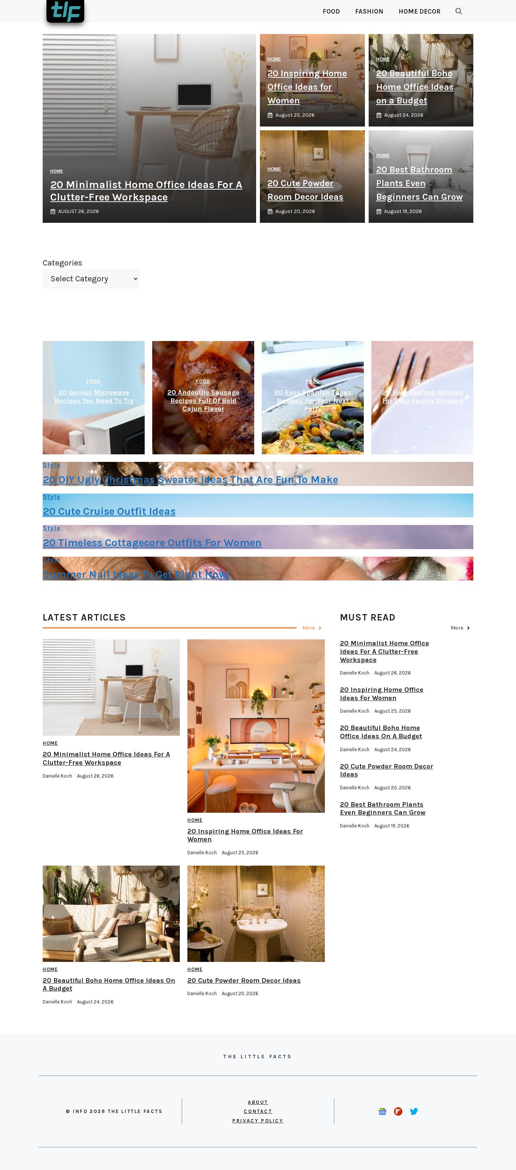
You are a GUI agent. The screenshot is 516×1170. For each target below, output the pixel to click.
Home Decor (419, 11)
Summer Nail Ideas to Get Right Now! (136, 574)
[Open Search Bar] (459, 11)
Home (56, 171)
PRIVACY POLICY (257, 1121)
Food (331, 11)
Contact (258, 1111)
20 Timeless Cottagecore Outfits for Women (152, 542)
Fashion (369, 11)
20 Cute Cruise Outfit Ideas (109, 511)
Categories (62, 263)
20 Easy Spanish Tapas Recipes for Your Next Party (312, 400)
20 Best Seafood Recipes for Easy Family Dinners (422, 396)
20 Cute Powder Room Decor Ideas (244, 980)
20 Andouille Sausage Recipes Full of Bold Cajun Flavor (203, 400)
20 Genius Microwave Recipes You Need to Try (93, 396)
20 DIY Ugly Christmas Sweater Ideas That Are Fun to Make (190, 479)
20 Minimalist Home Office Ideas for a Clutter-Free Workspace (146, 191)
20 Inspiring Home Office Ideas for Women (307, 87)
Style (51, 465)
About (258, 1102)
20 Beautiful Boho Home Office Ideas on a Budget (415, 87)
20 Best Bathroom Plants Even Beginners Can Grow (419, 183)
